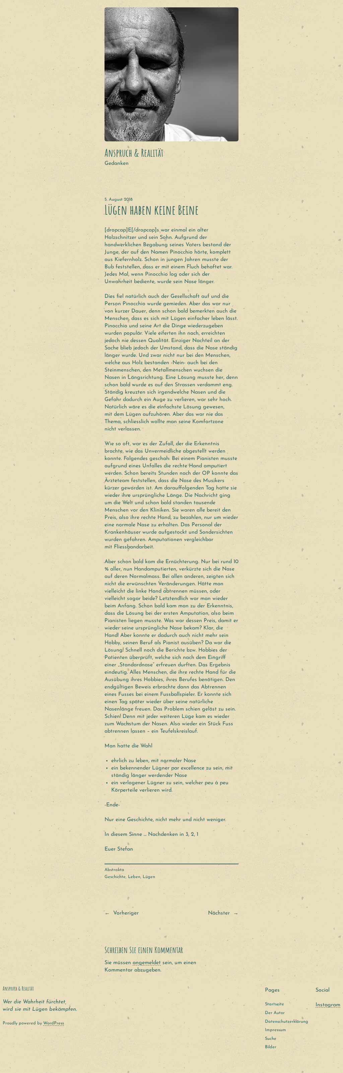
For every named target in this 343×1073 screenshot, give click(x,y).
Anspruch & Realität (134, 152)
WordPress (53, 1023)
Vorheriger (126, 913)
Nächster (219, 913)
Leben (134, 877)
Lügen (149, 877)
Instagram (328, 1005)
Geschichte (115, 877)
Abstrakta (114, 870)
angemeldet (147, 962)
